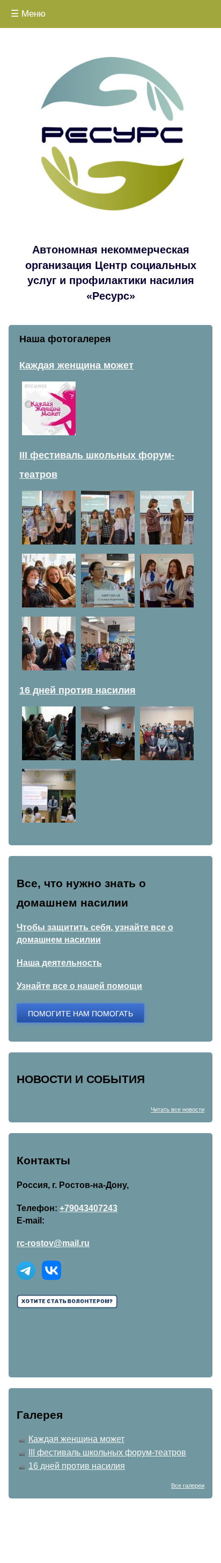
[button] (49, 432)
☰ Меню (28, 14)
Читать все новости (177, 1109)
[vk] (51, 1277)
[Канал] (26, 1277)
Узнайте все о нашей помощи (79, 986)
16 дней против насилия (76, 1465)
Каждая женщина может (76, 1439)
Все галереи (187, 1485)
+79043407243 (88, 1208)
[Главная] (110, 140)
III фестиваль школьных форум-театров (107, 1452)
